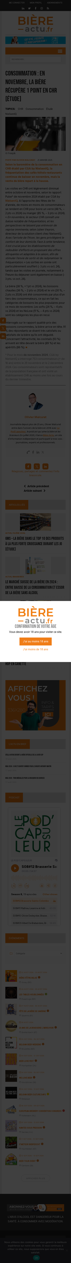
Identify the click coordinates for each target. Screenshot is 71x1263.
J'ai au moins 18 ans (35, 641)
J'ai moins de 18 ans (35, 649)
